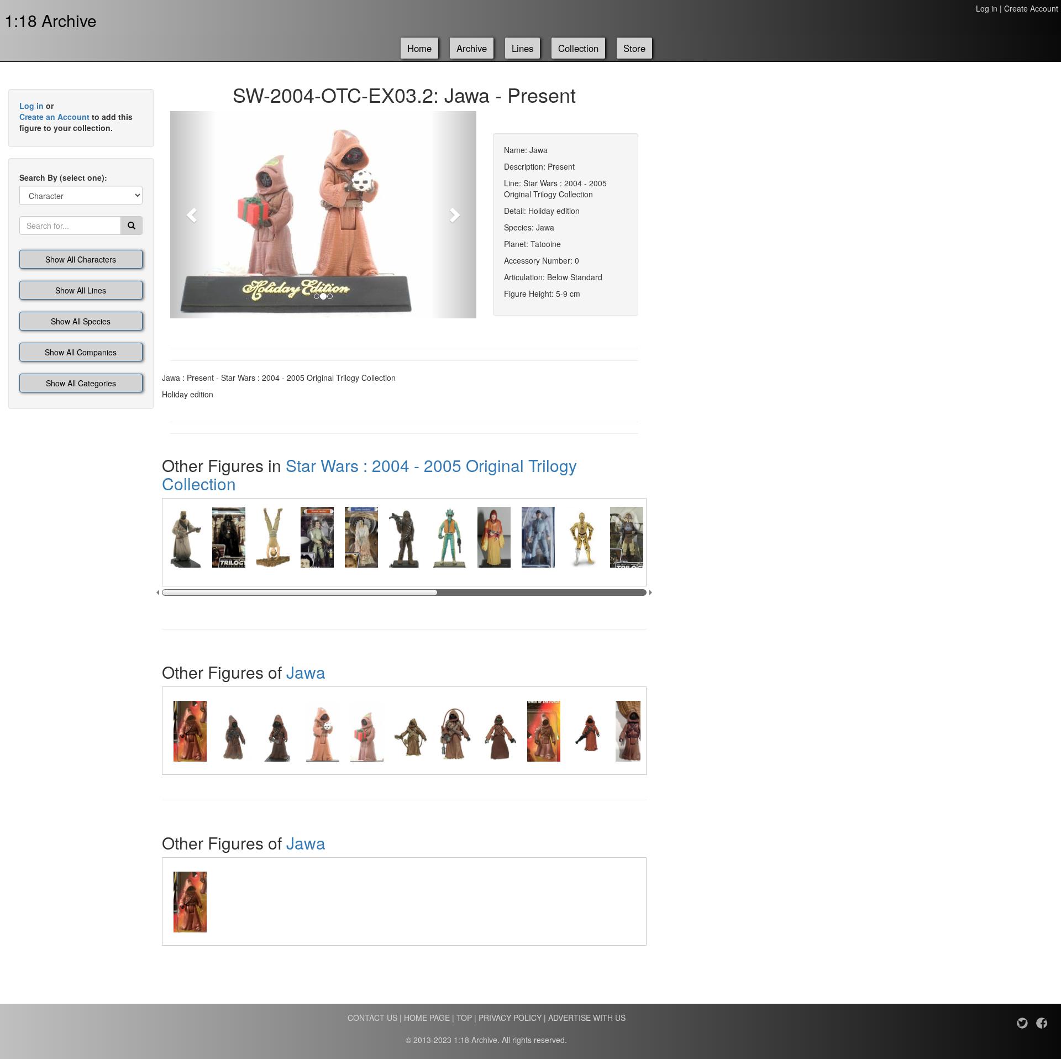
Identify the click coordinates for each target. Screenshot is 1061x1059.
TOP (464, 1017)
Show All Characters (80, 259)
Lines (522, 48)
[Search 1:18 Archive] (131, 225)
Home (419, 48)
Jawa (305, 672)
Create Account (1031, 8)
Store (634, 48)
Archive (471, 48)
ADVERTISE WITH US (587, 1017)
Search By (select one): (63, 177)
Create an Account (54, 116)
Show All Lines (80, 290)
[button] (193, 214)
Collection (578, 48)
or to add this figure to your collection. (76, 116)
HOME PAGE (427, 1017)
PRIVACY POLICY (510, 1017)
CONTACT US (372, 1017)
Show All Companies (81, 352)
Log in (986, 8)
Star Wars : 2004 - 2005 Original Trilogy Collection (369, 474)
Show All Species (81, 321)
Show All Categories (81, 383)
